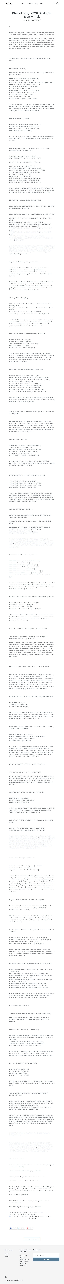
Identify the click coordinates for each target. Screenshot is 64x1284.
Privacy (7, 1256)
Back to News (33, 1239)
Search (7, 1254)
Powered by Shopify (18, 1280)
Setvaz (11, 1280)
